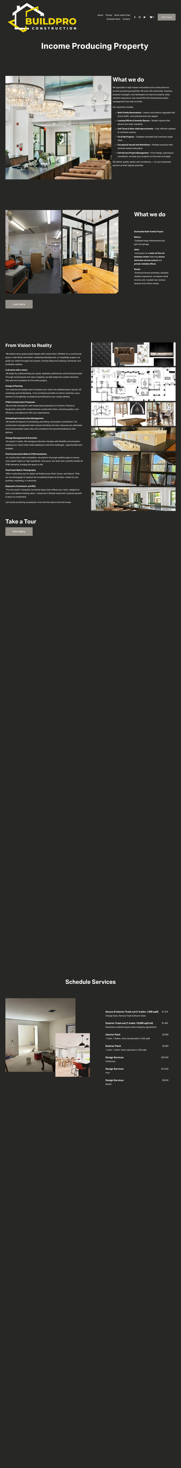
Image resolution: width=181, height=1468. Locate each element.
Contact (126, 19)
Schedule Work (113, 19)
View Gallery (19, 531)
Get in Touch (167, 17)
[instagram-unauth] (139, 17)
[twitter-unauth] (144, 17)
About (100, 15)
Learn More (19, 304)
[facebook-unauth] (135, 17)
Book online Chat (122, 15)
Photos (109, 15)
